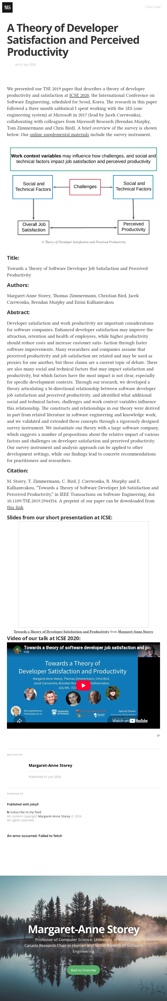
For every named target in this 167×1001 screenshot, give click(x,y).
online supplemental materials (59, 134)
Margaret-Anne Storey (135, 632)
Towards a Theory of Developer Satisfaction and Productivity (61, 632)
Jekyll (34, 804)
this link (15, 507)
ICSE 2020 (79, 95)
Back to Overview (83, 970)
